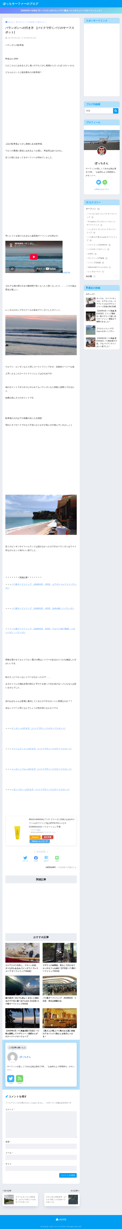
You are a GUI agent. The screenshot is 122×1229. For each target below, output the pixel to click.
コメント (10, 1109)
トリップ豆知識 (96, 263)
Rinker (38, 829)
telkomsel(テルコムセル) (99, 267)
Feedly (20, 1083)
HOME (62, 1219)
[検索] (115, 111)
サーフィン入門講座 (97, 258)
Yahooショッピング (40, 841)
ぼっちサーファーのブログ (20, 3)
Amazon (35, 837)
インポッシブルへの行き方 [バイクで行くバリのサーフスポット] (41, 769)
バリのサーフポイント (67, 867)
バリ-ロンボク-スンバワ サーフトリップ (102, 215)
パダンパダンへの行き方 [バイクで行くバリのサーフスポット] (40, 789)
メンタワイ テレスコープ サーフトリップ (101, 231)
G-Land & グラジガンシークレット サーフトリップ (101, 223)
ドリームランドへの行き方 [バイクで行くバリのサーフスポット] (41, 749)
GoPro (92, 254)
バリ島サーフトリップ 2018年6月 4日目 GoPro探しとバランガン (42, 608)
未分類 (90, 276)
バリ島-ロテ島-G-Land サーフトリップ (102, 238)
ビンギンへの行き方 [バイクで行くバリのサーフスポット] (38, 728)
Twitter (11, 1083)
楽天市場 (47, 837)
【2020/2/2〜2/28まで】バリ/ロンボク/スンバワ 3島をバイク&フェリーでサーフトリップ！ (61, 10)
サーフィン (92, 209)
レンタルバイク (95, 271)
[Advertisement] (41, 906)
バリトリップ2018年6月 (99, 245)
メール (9, 1153)
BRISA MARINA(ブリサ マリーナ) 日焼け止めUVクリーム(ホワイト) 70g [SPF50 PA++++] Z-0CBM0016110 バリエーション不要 (52, 823)
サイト (8, 1164)
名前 (8, 1142)
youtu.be (66, 272)
